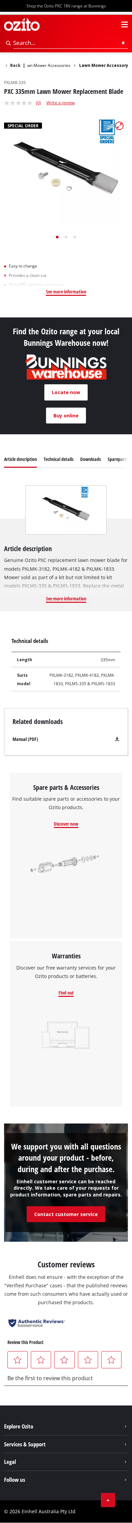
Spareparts (118, 459)
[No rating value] (20, 103)
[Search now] (9, 43)
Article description (20, 459)
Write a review (60, 103)
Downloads (90, 459)
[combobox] (70, 43)
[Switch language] (112, 25)
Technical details (58, 459)
